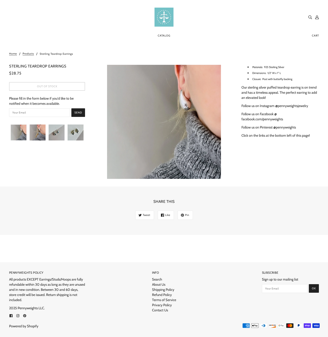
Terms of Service (164, 300)
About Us (158, 284)
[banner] (164, 17)
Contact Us (160, 310)
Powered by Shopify (23, 326)
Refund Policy (162, 295)
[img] (310, 17)
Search (157, 279)
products (28, 53)
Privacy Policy (162, 305)
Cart (315, 35)
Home (13, 53)
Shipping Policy (163, 290)
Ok (314, 288)
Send (78, 112)
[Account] (317, 17)
